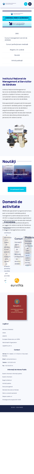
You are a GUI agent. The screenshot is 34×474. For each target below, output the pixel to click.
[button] (3, 173)
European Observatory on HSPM (11, 339)
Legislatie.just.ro (7, 345)
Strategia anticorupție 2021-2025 (11, 399)
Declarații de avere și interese (10, 390)
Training (20, 178)
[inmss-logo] (9, 3)
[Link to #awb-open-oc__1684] (30, 4)
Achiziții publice (6, 383)
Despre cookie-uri (7, 396)
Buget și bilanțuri (7, 380)
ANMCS (4, 336)
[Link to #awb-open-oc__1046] (25, 4)
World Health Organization (9, 342)
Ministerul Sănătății (7, 329)
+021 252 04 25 (11, 362)
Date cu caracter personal (9, 393)
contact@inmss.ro (11, 359)
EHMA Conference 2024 (17, 174)
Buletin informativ (7, 377)
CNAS (4, 333)
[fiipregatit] (17, 296)
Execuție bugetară (7, 386)
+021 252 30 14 (9, 365)
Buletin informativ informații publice (12, 373)
